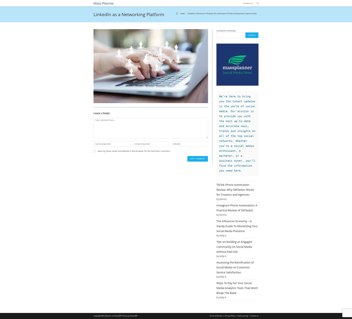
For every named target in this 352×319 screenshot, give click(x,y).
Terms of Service (216, 316)
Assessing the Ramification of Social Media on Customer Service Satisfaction (235, 267)
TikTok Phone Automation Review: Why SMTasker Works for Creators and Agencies (235, 189)
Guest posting (242, 316)
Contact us (254, 316)
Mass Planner (104, 3)
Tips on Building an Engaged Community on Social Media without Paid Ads (234, 247)
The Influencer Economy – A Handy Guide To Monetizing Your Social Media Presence (237, 226)
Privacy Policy (230, 316)
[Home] (177, 13)
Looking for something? (226, 30)
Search (252, 35)
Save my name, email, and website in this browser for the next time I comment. (134, 151)
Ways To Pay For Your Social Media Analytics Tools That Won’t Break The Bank (237, 288)
